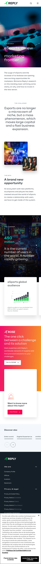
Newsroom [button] (7, 483)
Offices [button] (6, 475)
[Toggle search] (31, 3)
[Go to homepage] (11, 3)
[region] (20, 538)
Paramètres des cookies (10, 559)
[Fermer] (38, 515)
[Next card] (13, 444)
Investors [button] (7, 479)
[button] (12, 362)
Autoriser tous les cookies (29, 559)
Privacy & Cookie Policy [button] (11, 494)
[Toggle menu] (37, 3)
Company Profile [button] (9, 471)
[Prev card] (7, 444)
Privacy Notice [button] (12, 497)
